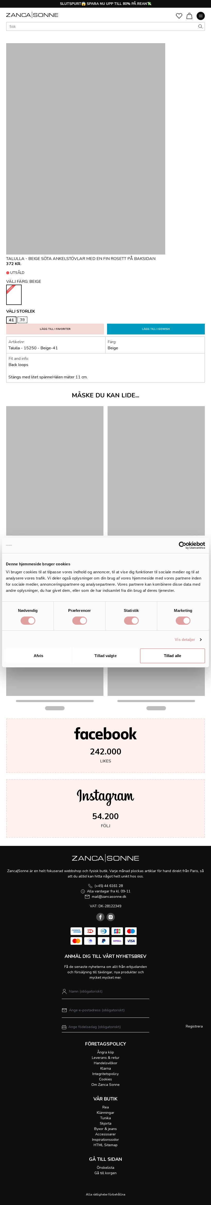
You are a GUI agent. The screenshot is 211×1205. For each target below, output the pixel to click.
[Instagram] (111, 917)
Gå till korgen (105, 1173)
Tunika (105, 1118)
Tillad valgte (105, 655)
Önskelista (105, 1167)
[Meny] (201, 16)
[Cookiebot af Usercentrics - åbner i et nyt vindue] (182, 545)
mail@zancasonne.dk (109, 896)
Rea (105, 1107)
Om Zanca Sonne (105, 1084)
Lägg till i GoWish (156, 329)
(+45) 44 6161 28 (108, 885)
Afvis (38, 655)
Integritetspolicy (105, 1073)
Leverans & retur (105, 1057)
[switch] (79, 620)
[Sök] (200, 26)
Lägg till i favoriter (55, 329)
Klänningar (105, 1112)
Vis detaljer (185, 639)
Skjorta (105, 1123)
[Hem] (32, 15)
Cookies (105, 1079)
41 (11, 320)
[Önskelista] (179, 16)
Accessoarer (105, 1134)
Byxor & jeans (105, 1128)
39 (22, 320)
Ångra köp (105, 1052)
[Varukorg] (189, 16)
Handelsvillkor (105, 1063)
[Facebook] (100, 917)
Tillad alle (172, 655)
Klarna (105, 1068)
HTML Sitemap (106, 1145)
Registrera (194, 1026)
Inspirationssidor (105, 1139)
